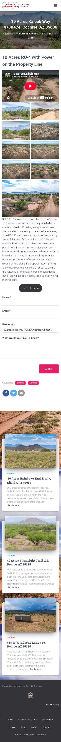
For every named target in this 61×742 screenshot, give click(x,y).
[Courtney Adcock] (17, 5)
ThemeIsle (41, 734)
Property (8, 324)
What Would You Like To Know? (20, 338)
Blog (23, 727)
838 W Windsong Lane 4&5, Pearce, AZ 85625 (26, 644)
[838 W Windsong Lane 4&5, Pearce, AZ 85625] (30, 614)
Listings (33, 383)
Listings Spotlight (27, 720)
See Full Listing (31, 288)
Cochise (52, 219)
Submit (48, 368)
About (34, 727)
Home (10, 720)
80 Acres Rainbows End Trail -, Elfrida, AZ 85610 (29, 480)
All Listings (47, 720)
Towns (13, 727)
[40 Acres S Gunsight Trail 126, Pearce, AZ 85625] (30, 532)
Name (6, 297)
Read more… (14, 505)
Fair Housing (52, 704)
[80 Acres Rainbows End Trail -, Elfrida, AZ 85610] (30, 451)
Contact (47, 727)
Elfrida (10, 473)
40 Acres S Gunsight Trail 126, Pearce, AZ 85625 (28, 562)
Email (6, 310)
